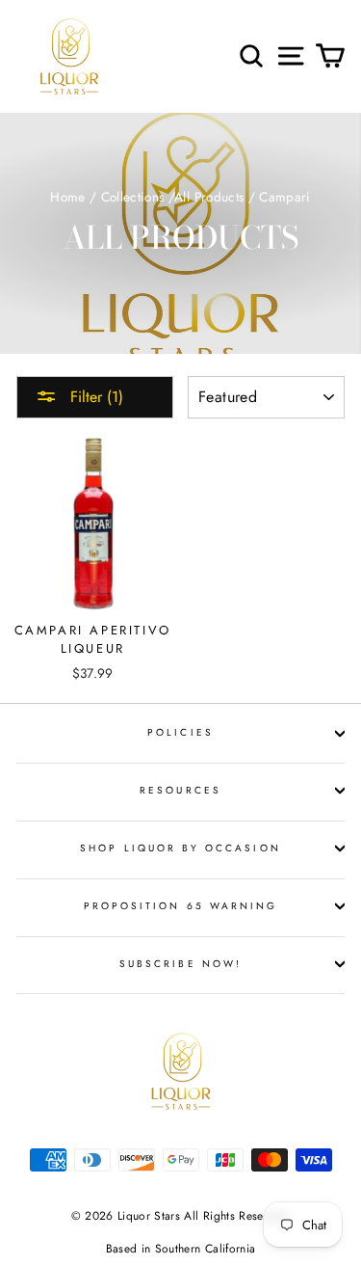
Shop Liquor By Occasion (180, 848)
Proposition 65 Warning (180, 906)
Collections (133, 196)
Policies (180, 732)
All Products (209, 196)
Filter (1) (94, 397)
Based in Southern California (181, 1248)
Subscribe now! (180, 963)
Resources (180, 790)
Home (67, 196)
